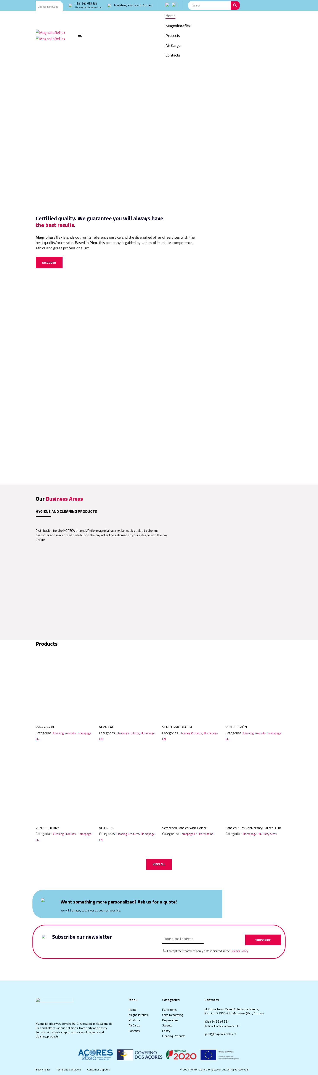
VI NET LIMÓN (236, 727)
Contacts (134, 1030)
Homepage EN (189, 834)
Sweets (167, 1025)
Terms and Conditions (68, 1069)
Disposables (170, 1020)
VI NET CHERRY (47, 827)
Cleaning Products (64, 733)
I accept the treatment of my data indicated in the (207, 951)
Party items (206, 834)
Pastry (166, 1030)
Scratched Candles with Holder (184, 827)
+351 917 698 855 (86, 3)
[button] (49, 7)
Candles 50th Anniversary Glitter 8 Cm (253, 827)
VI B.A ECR (106, 827)
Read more (64, 714)
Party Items (169, 1009)
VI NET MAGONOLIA (177, 727)
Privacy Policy (239, 951)
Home (133, 1009)
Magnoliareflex (138, 1014)
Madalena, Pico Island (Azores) (133, 5)
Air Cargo (134, 1025)
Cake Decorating (172, 1014)
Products (134, 1020)
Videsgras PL (45, 727)
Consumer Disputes (98, 1069)
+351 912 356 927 (216, 1021)
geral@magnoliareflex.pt (220, 1034)
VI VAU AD (106, 727)
